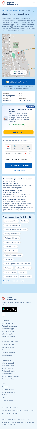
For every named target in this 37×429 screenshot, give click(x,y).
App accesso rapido (8, 392)
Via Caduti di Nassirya (12, 238)
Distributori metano (8, 347)
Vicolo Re (22, 272)
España (4, 410)
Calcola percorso (7, 323)
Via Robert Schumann (23, 268)
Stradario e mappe (8, 329)
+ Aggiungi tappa (18, 170)
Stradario (9, 10)
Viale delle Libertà (11, 276)
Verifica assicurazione (9, 371)
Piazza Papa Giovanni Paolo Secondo (17, 264)
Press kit (4, 397)
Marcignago (16, 10)
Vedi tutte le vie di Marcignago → (14, 281)
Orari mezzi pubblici (8, 336)
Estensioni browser (8, 389)
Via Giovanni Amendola (12, 225)
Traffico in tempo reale (9, 326)
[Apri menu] (34, 3)
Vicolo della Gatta (10, 246)
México (18, 410)
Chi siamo (5, 387)
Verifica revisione (7, 373)
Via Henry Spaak (10, 272)
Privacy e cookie (7, 400)
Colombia (26, 410)
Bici (15, 147)
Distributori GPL (7, 350)
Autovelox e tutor (7, 334)
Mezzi (28, 147)
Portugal (14, 413)
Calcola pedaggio (8, 331)
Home (3, 10)
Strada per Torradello (12, 234)
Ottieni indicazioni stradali (18, 165)
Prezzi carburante (8, 344)
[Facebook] (3, 314)
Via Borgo (24, 221)
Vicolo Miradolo (25, 276)
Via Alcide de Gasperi (12, 242)
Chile (3, 413)
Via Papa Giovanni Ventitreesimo (16, 229)
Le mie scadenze (7, 368)
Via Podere (8, 268)
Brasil (8, 413)
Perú (32, 410)
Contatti (4, 395)
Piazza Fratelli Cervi (11, 221)
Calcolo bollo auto (8, 366)
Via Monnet (8, 259)
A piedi (21, 147)
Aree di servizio (7, 355)
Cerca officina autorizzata (10, 376)
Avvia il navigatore (18, 81)
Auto (8, 147)
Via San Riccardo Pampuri (13, 255)
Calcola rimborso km (8, 363)
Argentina (11, 410)
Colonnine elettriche (8, 352)
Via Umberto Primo (11, 251)
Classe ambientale (8, 379)
